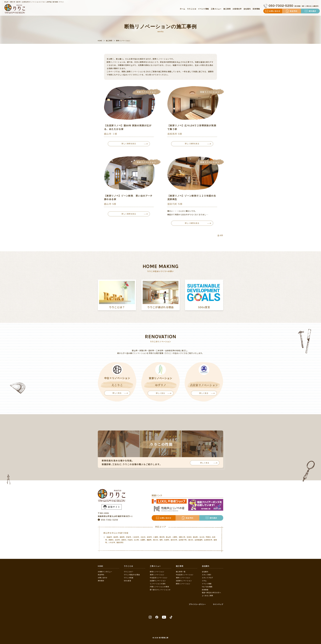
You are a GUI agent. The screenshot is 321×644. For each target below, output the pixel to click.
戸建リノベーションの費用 (159, 587)
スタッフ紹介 (206, 575)
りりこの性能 (128, 578)
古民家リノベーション (158, 581)
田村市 (162, 537)
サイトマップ (218, 604)
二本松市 (136, 537)
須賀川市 (182, 537)
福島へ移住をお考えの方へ (211, 592)
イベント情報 (206, 584)
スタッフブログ (207, 578)
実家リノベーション (157, 575)
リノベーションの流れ (158, 584)
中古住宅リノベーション (158, 578)
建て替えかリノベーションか (160, 590)
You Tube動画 (207, 587)
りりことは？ (128, 571)
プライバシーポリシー (197, 604)
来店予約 (101, 575)
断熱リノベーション (157, 571)
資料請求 (101, 581)
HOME (100, 566)
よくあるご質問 (207, 595)
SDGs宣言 (127, 581)
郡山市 (168, 537)
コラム (204, 581)
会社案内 (205, 571)
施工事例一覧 (180, 571)
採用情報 (205, 590)
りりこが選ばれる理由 (132, 575)
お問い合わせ (102, 578)
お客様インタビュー (105, 571)
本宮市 (149, 537)
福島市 (109, 537)
